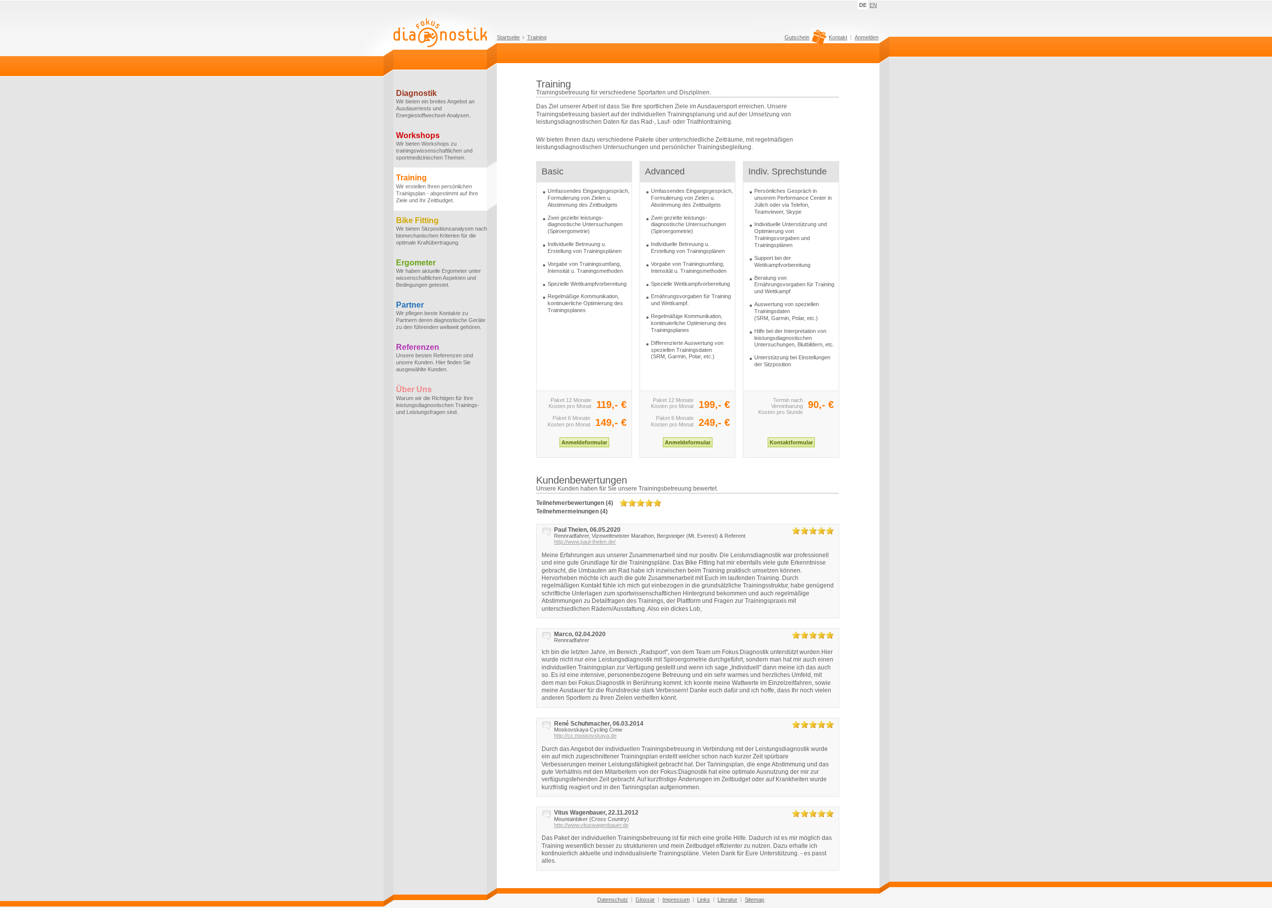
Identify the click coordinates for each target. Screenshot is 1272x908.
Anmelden (866, 37)
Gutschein (797, 37)
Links (703, 900)
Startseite (508, 37)
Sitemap (754, 900)
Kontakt (838, 37)
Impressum (676, 900)
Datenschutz (612, 900)
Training (537, 37)
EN (873, 5)
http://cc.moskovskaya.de (585, 736)
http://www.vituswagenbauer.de (591, 825)
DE (863, 5)
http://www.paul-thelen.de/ (585, 542)
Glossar (645, 900)
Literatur (727, 900)
